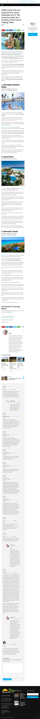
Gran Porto (21, 188)
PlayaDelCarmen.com (5, 707)
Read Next (10, 376)
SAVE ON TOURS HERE (24, 1)
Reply (14, 389)
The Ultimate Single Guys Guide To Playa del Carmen (15, 379)
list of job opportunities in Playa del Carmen (6, 712)
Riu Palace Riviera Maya (7, 127)
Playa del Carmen (17, 52)
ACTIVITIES (6, 7)
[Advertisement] (33, 13)
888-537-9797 (9, 312)
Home (2, 7)
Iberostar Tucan (4, 255)
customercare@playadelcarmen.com (8, 317)
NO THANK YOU (32, 1)
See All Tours (33, 34)
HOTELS (9, 7)
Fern (3, 24)
